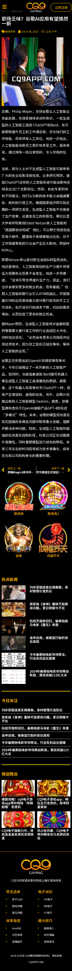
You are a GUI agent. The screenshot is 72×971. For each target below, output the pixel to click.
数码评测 (10, 31)
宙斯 (19, 555)
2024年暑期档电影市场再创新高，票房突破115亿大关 (49, 673)
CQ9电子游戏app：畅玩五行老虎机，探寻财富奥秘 (53, 803)
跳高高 (19, 513)
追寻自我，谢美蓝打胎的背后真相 (49, 639)
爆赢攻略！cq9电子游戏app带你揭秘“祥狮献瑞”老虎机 (17, 803)
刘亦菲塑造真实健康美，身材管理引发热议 (49, 589)
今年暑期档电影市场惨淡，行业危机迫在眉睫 (49, 656)
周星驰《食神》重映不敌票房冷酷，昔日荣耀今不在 (49, 605)
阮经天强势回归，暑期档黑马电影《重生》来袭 (49, 622)
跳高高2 (53, 513)
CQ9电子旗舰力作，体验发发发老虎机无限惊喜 (18, 834)
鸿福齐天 (53, 555)
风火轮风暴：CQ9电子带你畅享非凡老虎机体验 (53, 834)
